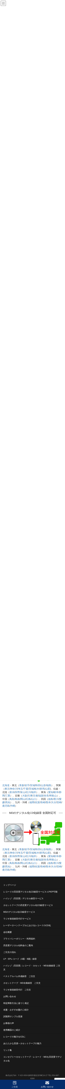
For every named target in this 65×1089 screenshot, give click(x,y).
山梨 (47, 788)
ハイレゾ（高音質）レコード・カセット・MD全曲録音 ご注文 (31, 967)
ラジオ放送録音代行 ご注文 (17, 989)
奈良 (46, 795)
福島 (48, 785)
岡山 (22, 799)
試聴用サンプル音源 (12, 1016)
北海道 (6, 785)
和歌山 (53, 795)
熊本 (48, 802)
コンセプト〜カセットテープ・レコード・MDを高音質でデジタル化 (32, 1059)
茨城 (31, 788)
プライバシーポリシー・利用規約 (19, 938)
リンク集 (7, 1050)
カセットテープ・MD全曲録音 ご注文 (22, 983)
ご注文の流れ (9, 952)
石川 (28, 792)
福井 (33, 792)
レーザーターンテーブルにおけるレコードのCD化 (27, 925)
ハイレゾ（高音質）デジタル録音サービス (23, 898)
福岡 (31, 802)
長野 (17, 792)
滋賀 (41, 795)
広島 (28, 799)
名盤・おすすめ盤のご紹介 (16, 1010)
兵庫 (30, 795)
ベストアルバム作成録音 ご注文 (19, 976)
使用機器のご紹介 (11, 1030)
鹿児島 (6, 806)
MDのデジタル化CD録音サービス (19, 912)
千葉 (25, 788)
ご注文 (14, 1087)
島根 (17, 799)
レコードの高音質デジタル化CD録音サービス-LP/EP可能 (30, 892)
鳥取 (12, 799)
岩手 (27, 785)
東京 (7, 788)
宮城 (32, 785)
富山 (22, 792)
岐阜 (56, 792)
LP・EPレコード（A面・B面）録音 (20, 959)
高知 (7, 802)
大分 (53, 802)
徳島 (50, 799)
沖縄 (12, 806)
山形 (43, 785)
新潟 (12, 792)
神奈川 (13, 788)
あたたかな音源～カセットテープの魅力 (22, 1043)
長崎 (42, 802)
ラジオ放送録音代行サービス (17, 918)
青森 (21, 785)
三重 (7, 795)
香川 (56, 799)
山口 (33, 799)
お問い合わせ (9, 996)
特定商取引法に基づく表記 (16, 1003)
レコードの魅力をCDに (14, 1036)
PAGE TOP (59, 1075)
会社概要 (7, 932)
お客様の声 (8, 1023)
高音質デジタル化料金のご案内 (18, 945)
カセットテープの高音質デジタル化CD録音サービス (28, 905)
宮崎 (59, 802)
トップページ (9, 885)
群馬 (42, 788)
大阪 (24, 795)
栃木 (36, 788)
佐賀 (37, 802)
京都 (35, 795)
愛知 (50, 792)
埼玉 (20, 788)
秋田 (38, 785)
